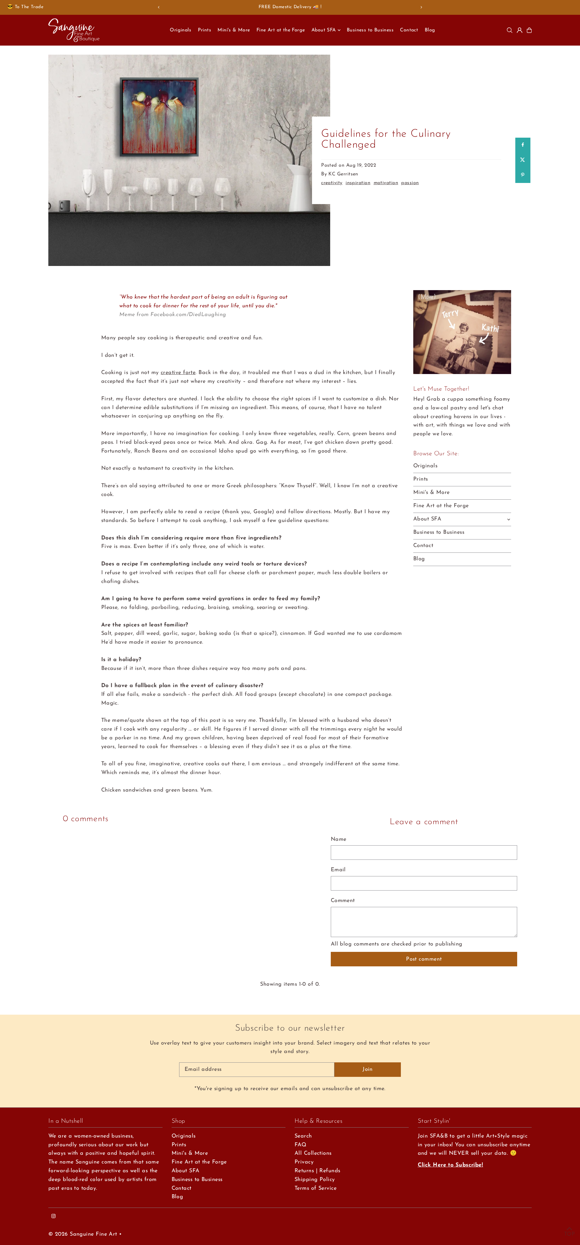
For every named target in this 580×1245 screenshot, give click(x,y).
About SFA (427, 519)
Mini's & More (431, 492)
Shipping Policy (315, 1180)
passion (410, 183)
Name (338, 839)
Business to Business (438, 532)
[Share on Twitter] (522, 160)
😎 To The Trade (25, 7)
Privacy (304, 1162)
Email (338, 870)
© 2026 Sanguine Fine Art (82, 1234)
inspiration (358, 183)
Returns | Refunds (317, 1171)
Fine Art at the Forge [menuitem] (280, 30)
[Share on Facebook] (522, 145)
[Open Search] (509, 30)
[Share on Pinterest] (522, 175)
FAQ (300, 1145)
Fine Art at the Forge (441, 506)
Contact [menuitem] (409, 30)
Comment (343, 901)
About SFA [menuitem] (323, 30)
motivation (386, 183)
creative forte (178, 373)
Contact (423, 546)
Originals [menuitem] (180, 30)
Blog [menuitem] (430, 30)
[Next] (421, 7)
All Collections (313, 1153)
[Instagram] (53, 1217)
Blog (419, 559)
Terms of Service (316, 1188)
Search (303, 1136)
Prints (420, 479)
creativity (332, 183)
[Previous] (159, 7)
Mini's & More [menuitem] (234, 30)
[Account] (519, 30)
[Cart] (529, 30)
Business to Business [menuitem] (370, 30)
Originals (425, 466)
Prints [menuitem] (204, 30)
